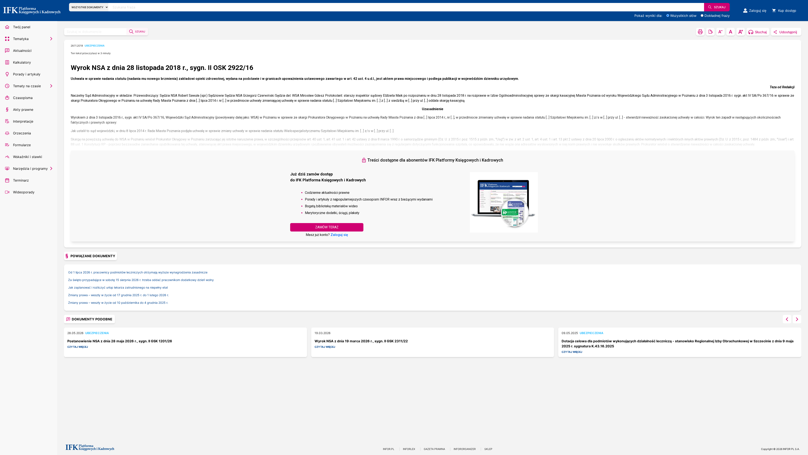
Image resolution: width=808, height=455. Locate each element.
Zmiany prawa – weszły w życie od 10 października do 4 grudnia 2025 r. (118, 302)
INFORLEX (409, 449)
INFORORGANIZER (465, 449)
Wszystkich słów (683, 15)
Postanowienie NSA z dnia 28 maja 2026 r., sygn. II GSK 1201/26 (119, 341)
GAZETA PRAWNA (434, 449)
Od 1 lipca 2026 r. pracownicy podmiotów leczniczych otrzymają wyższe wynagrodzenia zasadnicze (137, 272)
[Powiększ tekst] (740, 32)
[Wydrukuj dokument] (700, 32)
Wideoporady (24, 192)
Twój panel (21, 27)
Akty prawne (23, 109)
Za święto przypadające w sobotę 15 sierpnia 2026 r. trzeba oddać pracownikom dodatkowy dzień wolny (141, 280)
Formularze (22, 145)
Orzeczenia (22, 133)
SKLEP (488, 449)
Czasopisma (23, 98)
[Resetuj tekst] (730, 32)
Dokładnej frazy (717, 15)
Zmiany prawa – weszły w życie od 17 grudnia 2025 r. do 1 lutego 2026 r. (118, 295)
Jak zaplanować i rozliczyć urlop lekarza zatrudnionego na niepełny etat (118, 287)
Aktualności (22, 50)
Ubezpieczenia (95, 45)
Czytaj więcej (77, 346)
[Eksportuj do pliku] (710, 32)
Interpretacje (23, 121)
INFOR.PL (388, 449)
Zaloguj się (339, 235)
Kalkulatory (22, 62)
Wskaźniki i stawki (27, 157)
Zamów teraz (327, 227)
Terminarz (21, 180)
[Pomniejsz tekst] (720, 32)
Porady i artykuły (26, 74)
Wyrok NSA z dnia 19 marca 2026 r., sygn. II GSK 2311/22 (361, 341)
